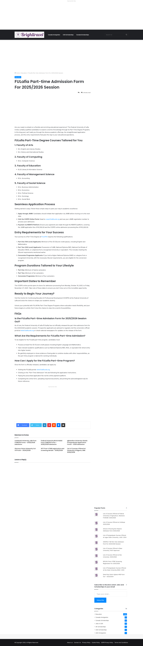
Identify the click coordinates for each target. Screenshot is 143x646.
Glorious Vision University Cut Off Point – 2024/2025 (25, 449)
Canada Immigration (54, 35)
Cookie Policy (96, 642)
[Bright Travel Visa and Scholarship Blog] (29, 35)
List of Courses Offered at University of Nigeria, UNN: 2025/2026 (76, 450)
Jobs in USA (99, 623)
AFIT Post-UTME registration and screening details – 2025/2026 (52, 449)
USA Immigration (101, 633)
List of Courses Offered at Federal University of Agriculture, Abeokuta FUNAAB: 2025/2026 (114, 515)
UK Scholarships (101, 626)
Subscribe (100, 600)
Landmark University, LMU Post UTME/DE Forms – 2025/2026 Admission (25, 442)
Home (18, 73)
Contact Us (77, 642)
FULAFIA (44, 237)
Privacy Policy (86, 642)
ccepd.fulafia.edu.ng (52, 219)
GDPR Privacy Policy (107, 642)
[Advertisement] (71, 16)
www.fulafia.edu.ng (27, 330)
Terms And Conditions (121, 642)
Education (24, 73)
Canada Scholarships (82, 35)
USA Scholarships (68, 35)
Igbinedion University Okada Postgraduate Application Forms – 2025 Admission (77, 442)
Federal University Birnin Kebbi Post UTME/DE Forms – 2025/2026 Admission (51, 442)
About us (70, 642)
